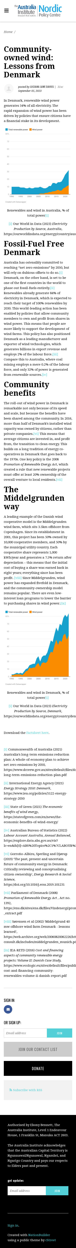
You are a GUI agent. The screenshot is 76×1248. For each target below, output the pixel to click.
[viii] (18, 578)
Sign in (13, 1225)
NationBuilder (39, 1235)
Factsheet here (37, 733)
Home (8, 32)
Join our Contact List (38, 1049)
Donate (38, 1068)
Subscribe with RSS (27, 1090)
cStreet (50, 1240)
